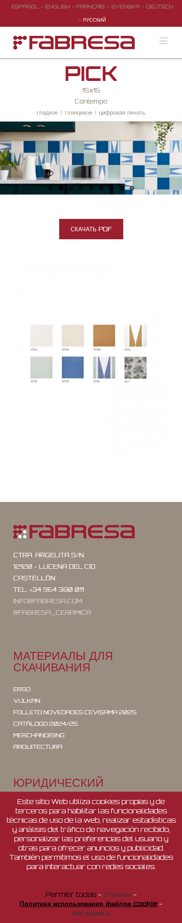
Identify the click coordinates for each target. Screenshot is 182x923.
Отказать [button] (117, 894)
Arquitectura (37, 746)
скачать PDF (91, 229)
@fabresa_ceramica (52, 612)
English (58, 7)
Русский (94, 20)
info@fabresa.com (47, 601)
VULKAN (26, 700)
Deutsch (159, 7)
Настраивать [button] (91, 913)
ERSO (21, 689)
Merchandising (38, 735)
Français (90, 7)
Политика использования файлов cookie (88, 904)
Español (25, 7)
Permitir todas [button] (71, 894)
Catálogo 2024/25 (45, 723)
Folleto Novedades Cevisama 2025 (74, 712)
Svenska (125, 7)
